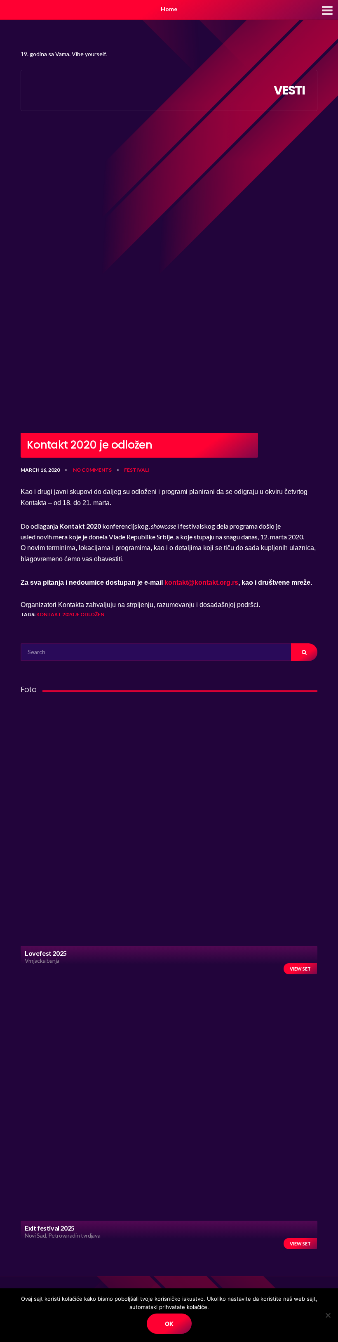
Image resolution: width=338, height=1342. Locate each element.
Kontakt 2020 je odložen (70, 614)
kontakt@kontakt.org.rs (201, 582)
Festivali (136, 470)
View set (300, 968)
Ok (169, 1323)
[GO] (304, 652)
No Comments (92, 470)
